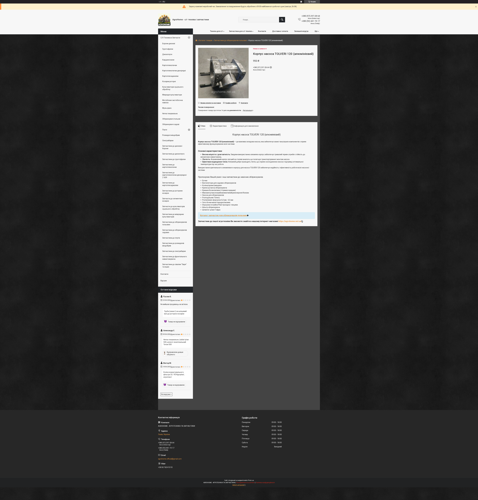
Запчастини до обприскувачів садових (174, 231)
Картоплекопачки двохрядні (174, 71)
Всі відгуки (165, 394)
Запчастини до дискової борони (172, 147)
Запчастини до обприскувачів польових (230, 40)
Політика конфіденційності (265, 482)
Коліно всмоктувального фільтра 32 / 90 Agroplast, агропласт (173, 374)
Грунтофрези (167, 49)
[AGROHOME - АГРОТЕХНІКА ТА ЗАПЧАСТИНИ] (164, 19)
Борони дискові (168, 44)
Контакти (262, 31)
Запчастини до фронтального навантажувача (174, 258)
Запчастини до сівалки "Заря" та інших (174, 265)
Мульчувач (167, 108)
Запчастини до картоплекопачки (169, 166)
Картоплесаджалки (170, 76)
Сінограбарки (167, 141)
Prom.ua (251, 480)
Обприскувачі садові (170, 124)
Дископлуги (167, 54)
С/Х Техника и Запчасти (170, 38)
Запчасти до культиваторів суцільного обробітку (173, 207)
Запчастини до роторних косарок (172, 192)
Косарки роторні (169, 81)
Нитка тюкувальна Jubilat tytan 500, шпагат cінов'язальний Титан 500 (176, 342)
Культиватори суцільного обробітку (172, 88)
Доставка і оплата (280, 31)
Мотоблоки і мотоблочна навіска (172, 101)
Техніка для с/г (216, 31)
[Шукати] (282, 19)
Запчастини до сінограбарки (174, 251)
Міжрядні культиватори (172, 95)
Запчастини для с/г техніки (240, 31)
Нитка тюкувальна (170, 114)
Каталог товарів (205, 40)
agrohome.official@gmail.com (170, 459)
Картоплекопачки (169, 65)
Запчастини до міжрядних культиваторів (173, 215)
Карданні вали (168, 60)
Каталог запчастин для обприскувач (218, 215)
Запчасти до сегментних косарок (172, 200)
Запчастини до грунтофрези (174, 159)
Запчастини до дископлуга (173, 154)
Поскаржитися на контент (245, 482)
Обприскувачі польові (171, 119)
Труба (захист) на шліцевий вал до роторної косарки (175, 312)
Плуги (164, 130)
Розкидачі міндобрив (171, 135)
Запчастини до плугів (171, 238)
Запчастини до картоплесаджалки (170, 184)
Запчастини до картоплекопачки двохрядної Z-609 (174, 175)
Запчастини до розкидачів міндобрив (173, 244)
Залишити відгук (301, 31)
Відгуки (164, 281)
